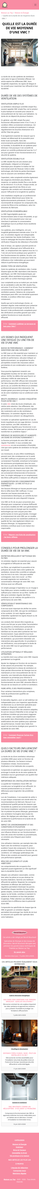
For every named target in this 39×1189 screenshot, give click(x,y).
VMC (9, 404)
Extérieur (19, 1147)
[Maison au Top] (4, 5)
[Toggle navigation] (35, 5)
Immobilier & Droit (19, 1153)
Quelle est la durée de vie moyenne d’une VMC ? (19, 28)
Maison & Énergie (22, 13)
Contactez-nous (19, 1171)
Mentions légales (19, 1173)
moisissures (6, 445)
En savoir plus (19, 952)
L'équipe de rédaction (19, 1168)
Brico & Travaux (19, 1150)
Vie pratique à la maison (19, 1156)
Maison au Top (7, 13)
